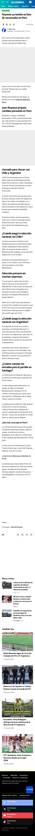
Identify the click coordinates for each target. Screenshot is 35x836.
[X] (17, 809)
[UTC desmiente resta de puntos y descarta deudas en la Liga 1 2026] (17, 743)
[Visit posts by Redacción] (4, 30)
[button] (3, 2)
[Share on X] (6, 24)
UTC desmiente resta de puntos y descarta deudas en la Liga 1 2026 (17, 758)
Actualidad (16, 621)
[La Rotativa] (17, 2)
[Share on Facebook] (3, 24)
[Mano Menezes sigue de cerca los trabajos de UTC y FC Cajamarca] (17, 641)
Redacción (12, 29)
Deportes (6, 10)
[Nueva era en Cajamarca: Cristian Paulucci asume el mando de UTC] (17, 674)
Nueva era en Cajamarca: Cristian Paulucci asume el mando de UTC (17, 687)
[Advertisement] (17, 65)
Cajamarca (16, 592)
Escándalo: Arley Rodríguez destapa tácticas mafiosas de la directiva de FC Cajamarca (17, 722)
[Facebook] (17, 803)
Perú (22, 621)
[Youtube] (17, 815)
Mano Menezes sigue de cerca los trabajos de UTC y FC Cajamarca (18, 654)
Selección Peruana (17, 527)
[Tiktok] (17, 822)
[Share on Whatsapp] (10, 24)
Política (15, 607)
